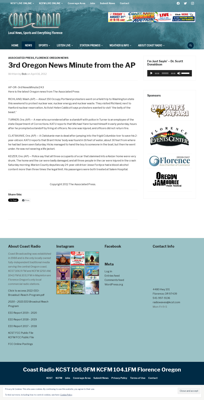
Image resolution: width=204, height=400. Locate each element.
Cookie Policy (66, 395)
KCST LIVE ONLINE (21, 3)
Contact (124, 3)
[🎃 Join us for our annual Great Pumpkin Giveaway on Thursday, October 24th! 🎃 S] (63, 258)
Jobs (92, 3)
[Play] (151, 73)
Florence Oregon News (52, 57)
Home (14, 45)
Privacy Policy (119, 378)
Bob (24, 73)
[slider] (185, 73)
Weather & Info (119, 45)
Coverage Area (76, 3)
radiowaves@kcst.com (166, 302)
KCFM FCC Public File (21, 337)
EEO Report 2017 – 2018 (22, 326)
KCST (49, 378)
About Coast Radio (150, 45)
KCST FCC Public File (20, 332)
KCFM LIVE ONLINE (49, 3)
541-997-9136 (161, 298)
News (28, 45)
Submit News (107, 3)
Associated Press (21, 57)
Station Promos (90, 45)
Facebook (113, 246)
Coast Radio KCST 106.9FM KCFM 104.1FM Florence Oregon (102, 369)
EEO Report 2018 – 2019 (22, 319)
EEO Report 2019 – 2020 (22, 312)
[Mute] (178, 73)
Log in (108, 271)
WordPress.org (114, 284)
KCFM (59, 378)
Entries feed (112, 275)
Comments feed (114, 280)
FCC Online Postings (20, 344)
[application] (169, 73)
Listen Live (64, 45)
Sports (43, 45)
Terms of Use (137, 378)
